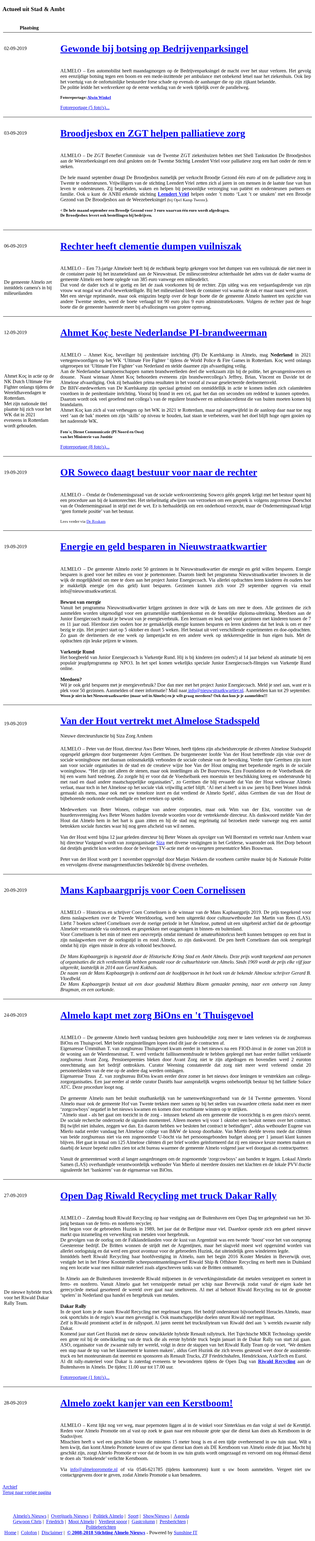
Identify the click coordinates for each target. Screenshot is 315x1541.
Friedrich (55, 1521)
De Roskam (96, 521)
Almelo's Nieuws (29, 1516)
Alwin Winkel (99, 97)
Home (10, 1532)
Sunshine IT (185, 1532)
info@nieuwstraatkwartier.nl (215, 690)
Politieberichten (101, 1527)
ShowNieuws (156, 1516)
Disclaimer (52, 1532)
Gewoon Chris (27, 1521)
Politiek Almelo (108, 1516)
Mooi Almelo (81, 1521)
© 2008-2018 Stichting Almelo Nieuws (106, 1532)
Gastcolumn (143, 1521)
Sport (133, 1516)
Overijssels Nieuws (70, 1516)
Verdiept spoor (113, 1521)
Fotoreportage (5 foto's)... (85, 107)
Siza (160, 842)
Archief (9, 1486)
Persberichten (173, 1521)
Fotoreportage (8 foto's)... (85, 446)
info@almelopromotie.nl (94, 1469)
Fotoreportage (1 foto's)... (85, 1377)
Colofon (29, 1532)
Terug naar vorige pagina (26, 1492)
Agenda (181, 1516)
